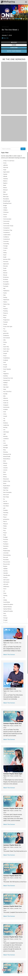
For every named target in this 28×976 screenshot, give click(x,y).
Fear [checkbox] (4, 306)
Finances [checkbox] (5, 313)
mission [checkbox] (5, 470)
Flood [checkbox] (4, 317)
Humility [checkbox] (5, 393)
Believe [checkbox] (5, 187)
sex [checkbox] (4, 591)
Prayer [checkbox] (5, 532)
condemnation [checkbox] (6, 234)
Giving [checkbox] (5, 342)
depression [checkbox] (6, 263)
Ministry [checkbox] (5, 463)
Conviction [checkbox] (6, 241)
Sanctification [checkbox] (6, 575)
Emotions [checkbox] (5, 279)
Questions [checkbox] (5, 546)
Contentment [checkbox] (6, 239)
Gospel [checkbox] (5, 353)
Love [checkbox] (4, 443)
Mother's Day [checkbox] (6, 481)
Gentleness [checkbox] (6, 335)
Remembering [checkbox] (6, 555)
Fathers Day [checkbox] (6, 304)
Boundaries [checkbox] (6, 198)
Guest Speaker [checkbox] (7, 369)
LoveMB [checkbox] (5, 445)
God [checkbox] (4, 344)
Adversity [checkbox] (5, 167)
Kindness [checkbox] (5, 423)
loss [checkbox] (4, 440)
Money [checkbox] (5, 476)
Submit (23, 148)
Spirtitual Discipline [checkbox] (8, 611)
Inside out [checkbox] (5, 402)
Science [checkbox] (5, 577)
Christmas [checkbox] (6, 212)
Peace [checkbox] (5, 517)
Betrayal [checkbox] (5, 189)
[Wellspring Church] (8, 2)
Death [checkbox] (4, 257)
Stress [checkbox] (5, 615)
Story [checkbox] (4, 613)
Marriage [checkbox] (5, 447)
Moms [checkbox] (5, 474)
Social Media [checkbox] (6, 602)
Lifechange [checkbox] (6, 432)
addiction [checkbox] (5, 165)
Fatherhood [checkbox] (6, 299)
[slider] (7, 18)
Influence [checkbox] (5, 398)
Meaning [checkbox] (5, 452)
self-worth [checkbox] (5, 584)
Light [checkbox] (4, 434)
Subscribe (14, 47)
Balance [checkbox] (5, 181)
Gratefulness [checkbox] (6, 358)
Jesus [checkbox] (4, 414)
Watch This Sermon (9, 654)
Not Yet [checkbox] (5, 501)
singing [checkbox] (5, 600)
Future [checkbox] (5, 331)
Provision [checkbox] (5, 539)
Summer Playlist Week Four (12, 906)
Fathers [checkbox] (5, 302)
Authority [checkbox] (5, 178)
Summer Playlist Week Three (12, 937)
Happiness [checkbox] (6, 373)
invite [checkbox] (4, 411)
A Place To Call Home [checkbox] (8, 160)
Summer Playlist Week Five (12, 875)
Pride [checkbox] (4, 535)
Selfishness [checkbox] (6, 586)
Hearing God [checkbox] (6, 380)
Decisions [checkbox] (5, 261)
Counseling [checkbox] (6, 243)
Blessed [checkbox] (5, 194)
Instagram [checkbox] (5, 405)
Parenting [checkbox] (5, 512)
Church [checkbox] (5, 214)
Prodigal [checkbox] (5, 537)
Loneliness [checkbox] (6, 438)
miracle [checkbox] (5, 465)
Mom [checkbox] (4, 472)
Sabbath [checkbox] (5, 568)
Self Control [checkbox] (6, 579)
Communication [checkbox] (7, 219)
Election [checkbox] (5, 272)
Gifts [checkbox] (4, 340)
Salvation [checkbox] (5, 573)
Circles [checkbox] (5, 216)
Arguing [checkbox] (5, 174)
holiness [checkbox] (5, 384)
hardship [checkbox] (5, 375)
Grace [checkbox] (4, 355)
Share (14, 45)
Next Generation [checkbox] (7, 492)
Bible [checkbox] (4, 192)
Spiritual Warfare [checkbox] (7, 609)
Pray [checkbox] (4, 530)
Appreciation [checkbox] (6, 172)
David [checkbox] (4, 254)
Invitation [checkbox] (5, 409)
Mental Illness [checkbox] (6, 458)
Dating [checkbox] (5, 252)
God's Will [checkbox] (5, 351)
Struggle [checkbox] (5, 620)
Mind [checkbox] (4, 461)
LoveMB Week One (9, 689)
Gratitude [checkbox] (5, 360)
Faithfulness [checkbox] (6, 290)
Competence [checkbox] (6, 232)
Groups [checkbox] (5, 364)
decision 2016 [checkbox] (6, 259)
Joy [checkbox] (4, 418)
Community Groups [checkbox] (8, 225)
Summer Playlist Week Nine (12, 723)
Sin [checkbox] (4, 597)
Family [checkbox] (5, 293)
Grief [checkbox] (4, 362)
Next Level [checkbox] (6, 494)
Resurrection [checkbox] (6, 564)
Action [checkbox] (4, 163)
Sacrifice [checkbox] (5, 570)
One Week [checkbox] (6, 505)
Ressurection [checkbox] (6, 561)
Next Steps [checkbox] (6, 497)
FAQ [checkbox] (4, 295)
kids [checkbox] (4, 420)
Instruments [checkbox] (6, 407)
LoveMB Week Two (9, 640)
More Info (5, 38)
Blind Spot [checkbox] (5, 196)
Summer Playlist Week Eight (12, 774)
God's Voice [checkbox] (6, 349)
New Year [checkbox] (5, 490)
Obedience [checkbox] (6, 503)
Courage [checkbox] (5, 246)
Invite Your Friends (14, 51)
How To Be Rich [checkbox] (7, 391)
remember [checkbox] (6, 553)
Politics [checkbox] (5, 526)
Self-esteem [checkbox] (6, 582)
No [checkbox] (4, 499)
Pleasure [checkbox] (5, 523)
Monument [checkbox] (6, 479)
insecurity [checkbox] (5, 400)
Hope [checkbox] (4, 389)
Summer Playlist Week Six (12, 845)
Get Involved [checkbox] (6, 337)
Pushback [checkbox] (5, 544)
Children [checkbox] (5, 210)
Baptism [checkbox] (5, 183)
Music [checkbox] (4, 483)
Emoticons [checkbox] (6, 277)
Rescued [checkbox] (5, 557)
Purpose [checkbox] (5, 541)
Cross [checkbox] (4, 250)
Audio (15, 42)
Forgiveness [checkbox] (6, 319)
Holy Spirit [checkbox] (5, 387)
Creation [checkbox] (5, 248)
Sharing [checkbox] (5, 595)
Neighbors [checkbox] (5, 488)
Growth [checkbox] (5, 367)
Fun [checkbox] (4, 328)
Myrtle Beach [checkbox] (6, 485)
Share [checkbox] (4, 593)
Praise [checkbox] (5, 528)
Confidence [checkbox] (6, 237)
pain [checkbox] (4, 508)
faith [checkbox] (4, 288)
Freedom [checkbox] (5, 322)
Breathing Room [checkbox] (7, 203)
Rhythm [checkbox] (5, 566)
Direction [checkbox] (5, 266)
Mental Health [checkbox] (6, 456)
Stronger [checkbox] (5, 618)
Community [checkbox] (6, 223)
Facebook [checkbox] (5, 286)
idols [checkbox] (4, 396)
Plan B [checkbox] (5, 521)
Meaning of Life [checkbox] (7, 454)
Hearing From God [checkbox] (8, 378)
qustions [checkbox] (5, 548)
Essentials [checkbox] (6, 281)
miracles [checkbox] (5, 467)
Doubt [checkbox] (4, 268)
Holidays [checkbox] (5, 382)
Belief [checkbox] (4, 185)
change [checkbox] (5, 207)
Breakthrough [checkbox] (6, 201)
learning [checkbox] (5, 427)
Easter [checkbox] (5, 270)
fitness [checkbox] (5, 315)
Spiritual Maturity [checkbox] (7, 606)
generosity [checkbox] (6, 333)
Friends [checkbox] (5, 324)
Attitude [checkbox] (5, 176)
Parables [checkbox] (5, 510)
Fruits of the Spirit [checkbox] (7, 326)
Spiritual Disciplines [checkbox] (8, 604)
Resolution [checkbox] (6, 559)
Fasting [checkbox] (5, 297)
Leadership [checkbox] (6, 425)
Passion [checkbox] (5, 514)
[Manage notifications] (3, 970)
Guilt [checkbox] (4, 371)
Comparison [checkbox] (6, 228)
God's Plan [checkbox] (6, 346)
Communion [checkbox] (6, 221)
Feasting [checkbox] (5, 311)
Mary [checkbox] (4, 449)
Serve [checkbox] (4, 588)
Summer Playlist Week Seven (13, 808)
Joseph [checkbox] (5, 416)
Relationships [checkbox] (6, 550)
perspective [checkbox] (6, 519)
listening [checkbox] (5, 436)
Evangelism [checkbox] (6, 284)
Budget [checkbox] (5, 205)
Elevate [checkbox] (5, 275)
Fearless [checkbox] (5, 308)
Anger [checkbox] (4, 169)
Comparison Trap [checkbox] (7, 230)
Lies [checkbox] (4, 429)
